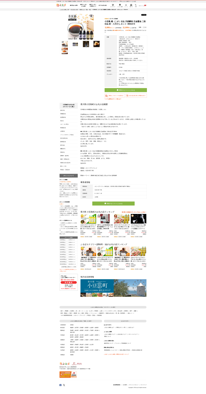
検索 (136, 5)
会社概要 (125, 384)
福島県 (96, 327)
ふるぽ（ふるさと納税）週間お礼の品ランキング (116, 354)
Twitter (64, 385)
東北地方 (62, 327)
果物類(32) (63, 113)
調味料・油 (82, 9)
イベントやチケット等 (110, 311)
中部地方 (62, 335)
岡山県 (81, 344)
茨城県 (71, 330)
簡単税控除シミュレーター (111, 350)
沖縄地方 (62, 354)
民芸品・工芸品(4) (65, 169)
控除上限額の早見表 (125, 350)
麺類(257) (62, 148)
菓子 (131, 311)
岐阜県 (71, 337)
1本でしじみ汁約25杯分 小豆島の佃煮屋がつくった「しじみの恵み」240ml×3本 (105, 226)
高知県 (86, 347)
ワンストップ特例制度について (123, 343)
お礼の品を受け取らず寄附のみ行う (137, 95)
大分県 (91, 350)
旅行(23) (62, 110)
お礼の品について (121, 334)
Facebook (60, 385)
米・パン (81, 311)
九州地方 (62, 350)
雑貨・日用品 (85, 313)
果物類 (66, 311)
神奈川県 (72, 332)
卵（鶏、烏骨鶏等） (121, 313)
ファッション (93, 313)
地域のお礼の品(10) (65, 162)
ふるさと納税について (109, 334)
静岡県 (76, 337)
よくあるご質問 (120, 5)
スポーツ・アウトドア (79, 315)
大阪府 (86, 339)
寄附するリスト (131, 5)
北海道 (71, 324)
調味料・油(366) (64, 155)
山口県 (91, 344)
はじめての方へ (112, 5)
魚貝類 (72, 311)
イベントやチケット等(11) (67, 134)
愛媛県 (81, 347)
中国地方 (62, 344)
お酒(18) (62, 131)
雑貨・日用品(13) (64, 159)
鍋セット (130, 313)
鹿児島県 (72, 352)
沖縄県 (71, 354)
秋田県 (86, 327)
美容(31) (62, 152)
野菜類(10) (63, 127)
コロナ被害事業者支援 (66, 315)
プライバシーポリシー (134, 384)
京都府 (81, 339)
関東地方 (62, 330)
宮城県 (81, 327)
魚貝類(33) (63, 117)
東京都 (96, 330)
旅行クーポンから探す (83, 5)
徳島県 (71, 347)
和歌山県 (72, 341)
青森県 (71, 327)
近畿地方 (62, 339)
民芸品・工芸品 (91, 315)
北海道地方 (63, 324)
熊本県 (86, 350)
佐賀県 (76, 350)
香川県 (111, 18)
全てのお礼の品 (103, 5)
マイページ (126, 5)
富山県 (76, 335)
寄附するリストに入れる (127, 90)
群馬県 (81, 330)
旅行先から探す (74, 5)
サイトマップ (143, 384)
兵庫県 (91, 339)
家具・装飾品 (64, 313)
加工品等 (120, 311)
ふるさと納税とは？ (109, 327)
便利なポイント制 (120, 327)
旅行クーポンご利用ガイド (92, 5)
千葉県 (91, 330)
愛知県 (81, 337)
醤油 (87, 9)
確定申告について (108, 343)
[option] (81, 27)
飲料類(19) (63, 141)
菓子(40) (62, 145)
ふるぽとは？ (130, 327)
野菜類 (96, 311)
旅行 (62, 311)
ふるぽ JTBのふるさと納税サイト (61, 5)
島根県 (76, 344)
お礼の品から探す (74, 9)
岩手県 (76, 327)
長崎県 (81, 350)
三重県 (71, 339)
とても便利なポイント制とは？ (113, 99)
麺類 (135, 311)
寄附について (107, 336)
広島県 (86, 344)
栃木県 (76, 330)
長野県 (96, 335)
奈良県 (96, 339)
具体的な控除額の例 (137, 350)
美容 (70, 313)
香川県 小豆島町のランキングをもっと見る (133, 212)
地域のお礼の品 (110, 313)
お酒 (101, 311)
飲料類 (126, 311)
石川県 (81, 335)
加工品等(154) (64, 138)
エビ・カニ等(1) (64, 124)
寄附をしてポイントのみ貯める (116, 95)
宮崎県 (96, 350)
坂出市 (89, 269)
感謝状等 (101, 313)
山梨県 (91, 335)
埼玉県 (86, 330)
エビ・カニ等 (89, 311)
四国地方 (107, 18)
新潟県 (71, 335)
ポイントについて (133, 334)
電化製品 (99, 315)
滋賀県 (76, 339)
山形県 (91, 327)
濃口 (90, 9)
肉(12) (62, 120)
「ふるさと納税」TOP (64, 9)
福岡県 (71, 350)
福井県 (86, 335)
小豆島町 (115, 18)
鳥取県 (71, 344)
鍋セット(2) (63, 166)
